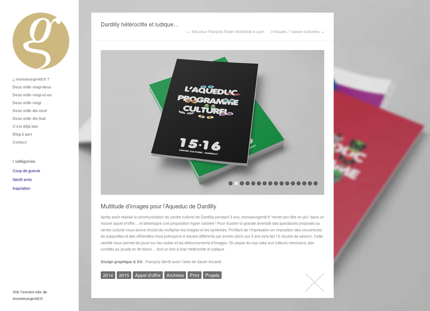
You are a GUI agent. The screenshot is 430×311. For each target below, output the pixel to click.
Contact (20, 142)
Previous (105, 124)
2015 (124, 275)
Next (319, 124)
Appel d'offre (148, 275)
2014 (108, 275)
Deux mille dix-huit (29, 118)
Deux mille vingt (27, 103)
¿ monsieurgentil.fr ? (31, 79)
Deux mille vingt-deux (32, 87)
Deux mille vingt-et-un (32, 95)
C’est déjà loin (25, 126)
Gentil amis (22, 179)
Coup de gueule (26, 170)
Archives (175, 275)
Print (194, 275)
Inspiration (22, 188)
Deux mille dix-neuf (30, 111)
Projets (212, 275)
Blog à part (22, 134)
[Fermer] (314, 282)
